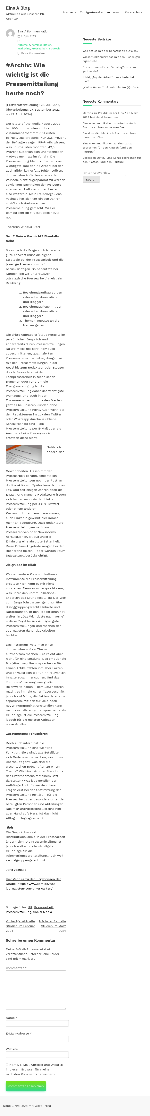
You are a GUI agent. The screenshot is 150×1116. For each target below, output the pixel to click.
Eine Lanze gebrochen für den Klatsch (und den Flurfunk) (107, 147)
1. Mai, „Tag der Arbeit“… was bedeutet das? (108, 79)
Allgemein (24, 44)
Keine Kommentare (33, 53)
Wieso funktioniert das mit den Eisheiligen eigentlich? (111, 59)
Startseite (69, 12)
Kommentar (16, 968)
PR (30, 907)
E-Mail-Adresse (19, 1033)
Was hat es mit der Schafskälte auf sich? (110, 50)
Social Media (42, 912)
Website (12, 1049)
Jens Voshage (16, 870)
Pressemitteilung (18, 912)
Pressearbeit (39, 48)
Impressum (113, 12)
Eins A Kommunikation (33, 31)
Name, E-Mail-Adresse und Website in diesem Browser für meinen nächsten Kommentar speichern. (34, 1069)
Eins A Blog (18, 8)
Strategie (55, 48)
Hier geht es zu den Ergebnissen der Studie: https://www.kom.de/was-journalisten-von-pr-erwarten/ (33, 883)
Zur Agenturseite (91, 12)
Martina (88, 113)
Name (11, 1018)
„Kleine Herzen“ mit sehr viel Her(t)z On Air (112, 87)
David (86, 133)
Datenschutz (133, 12)
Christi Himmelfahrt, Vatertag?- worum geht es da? (109, 69)
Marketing (24, 48)
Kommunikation (41, 44)
